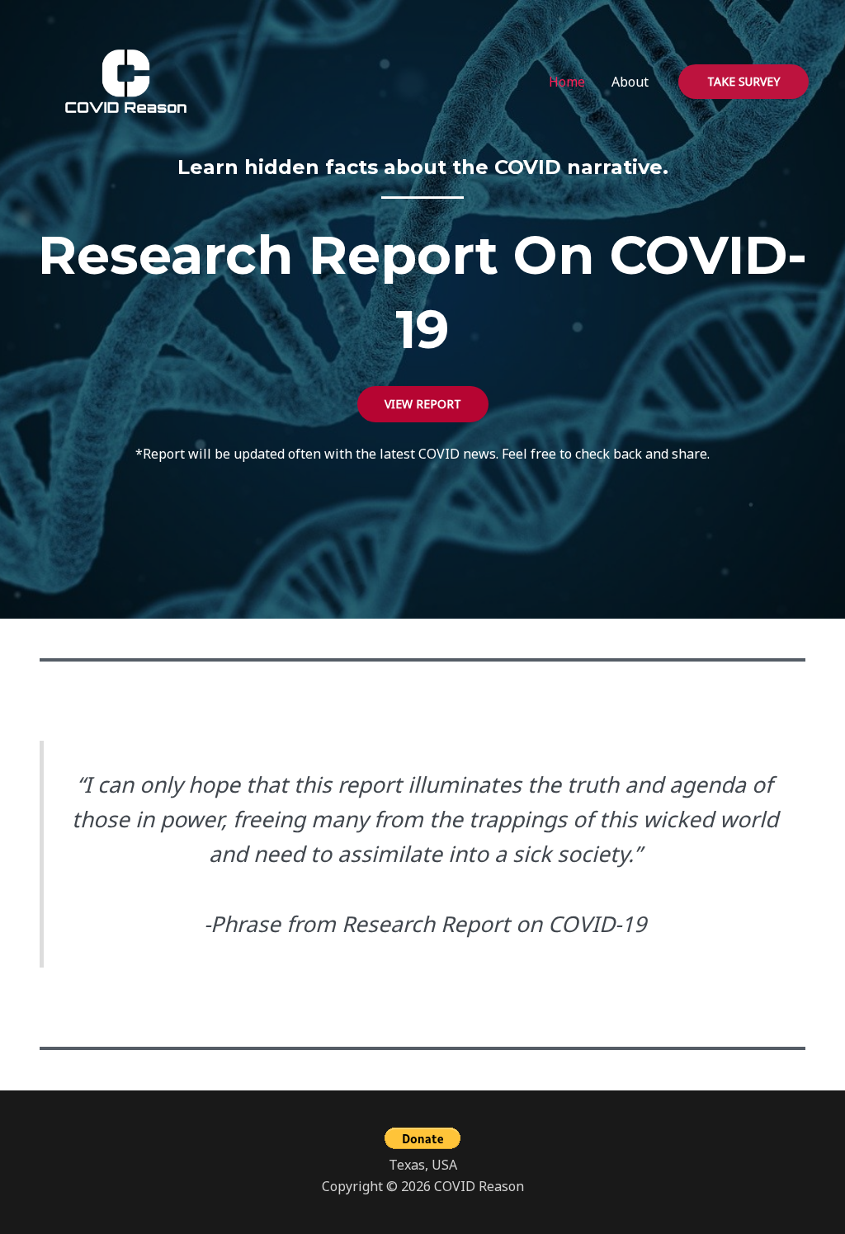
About (630, 82)
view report (423, 404)
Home (567, 82)
